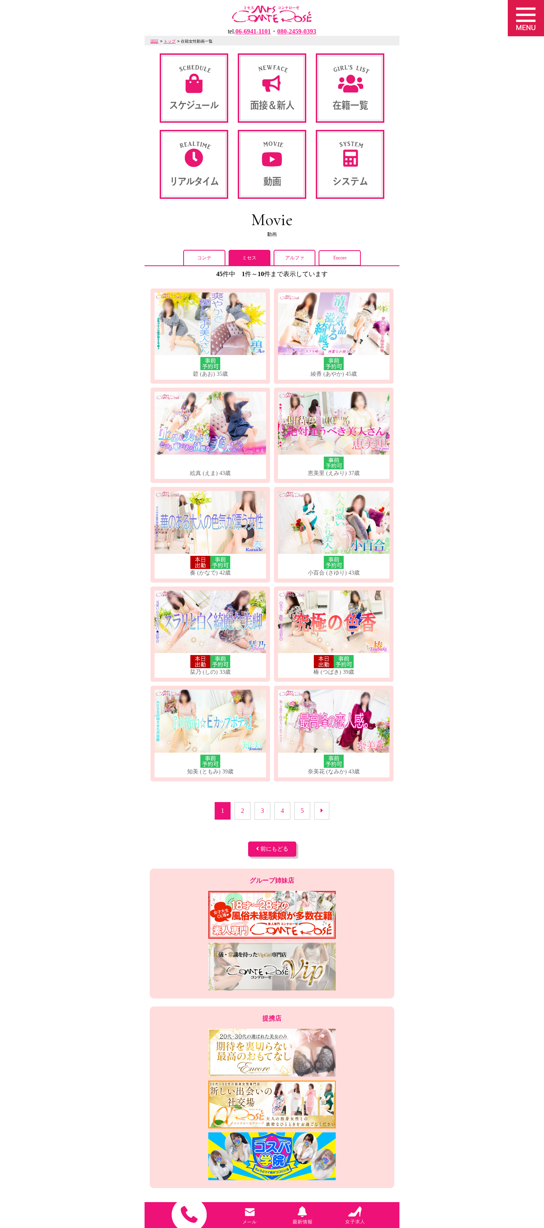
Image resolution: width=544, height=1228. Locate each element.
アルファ (294, 258)
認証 (155, 41)
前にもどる (273, 849)
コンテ (204, 258)
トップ (170, 41)
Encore (339, 258)
